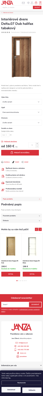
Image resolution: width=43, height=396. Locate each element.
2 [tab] (18, 280)
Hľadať (37, 7)
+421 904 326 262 (23, 346)
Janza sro (23, 353)
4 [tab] (22, 280)
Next (40, 229)
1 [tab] (17, 280)
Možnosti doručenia (10, 141)
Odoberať (35, 304)
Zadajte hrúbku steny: (7, 131)
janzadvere (23, 356)
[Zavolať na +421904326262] (28, 3)
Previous (36, 229)
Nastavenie (21, 383)
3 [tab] (20, 280)
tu (9, 378)
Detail (10, 274)
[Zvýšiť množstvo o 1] (37, 143)
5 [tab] (24, 280)
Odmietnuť (11, 390)
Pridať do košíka (21, 153)
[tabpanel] (11, 255)
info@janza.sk (23, 343)
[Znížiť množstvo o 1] (37, 146)
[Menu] (40, 2)
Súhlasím (32, 390)
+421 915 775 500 (23, 350)
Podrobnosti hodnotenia (28, 32)
